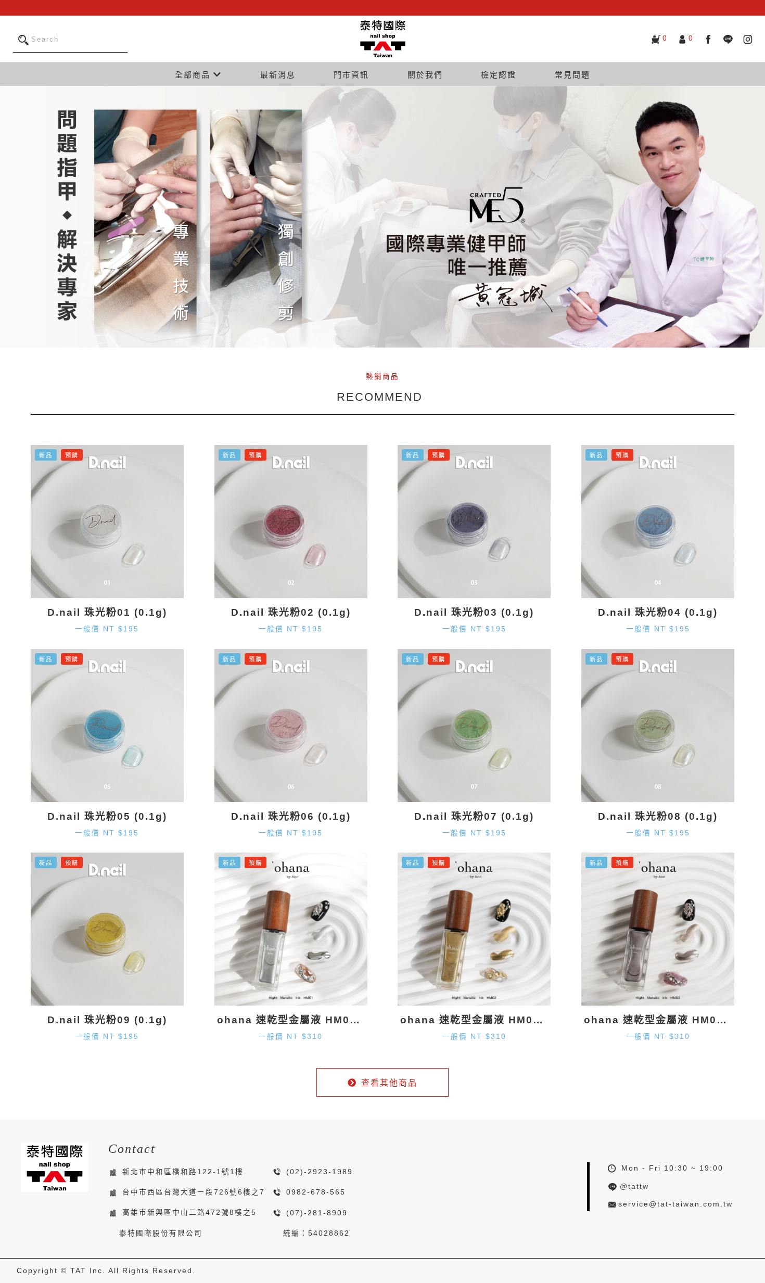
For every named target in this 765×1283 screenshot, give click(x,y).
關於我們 (425, 74)
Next (754, 216)
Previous (10, 216)
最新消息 (278, 74)
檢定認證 (498, 74)
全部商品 (194, 74)
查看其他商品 (389, 1082)
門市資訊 (351, 74)
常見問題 (572, 74)
